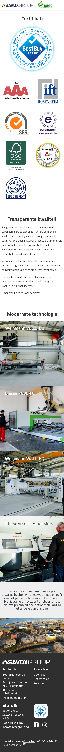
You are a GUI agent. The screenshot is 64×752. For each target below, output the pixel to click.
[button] (59, 5)
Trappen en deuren (14, 697)
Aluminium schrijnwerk (9, 691)
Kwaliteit (39, 683)
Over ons (39, 674)
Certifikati (32, 18)
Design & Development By (30, 742)
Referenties (41, 679)
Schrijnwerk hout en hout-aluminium (15, 684)
